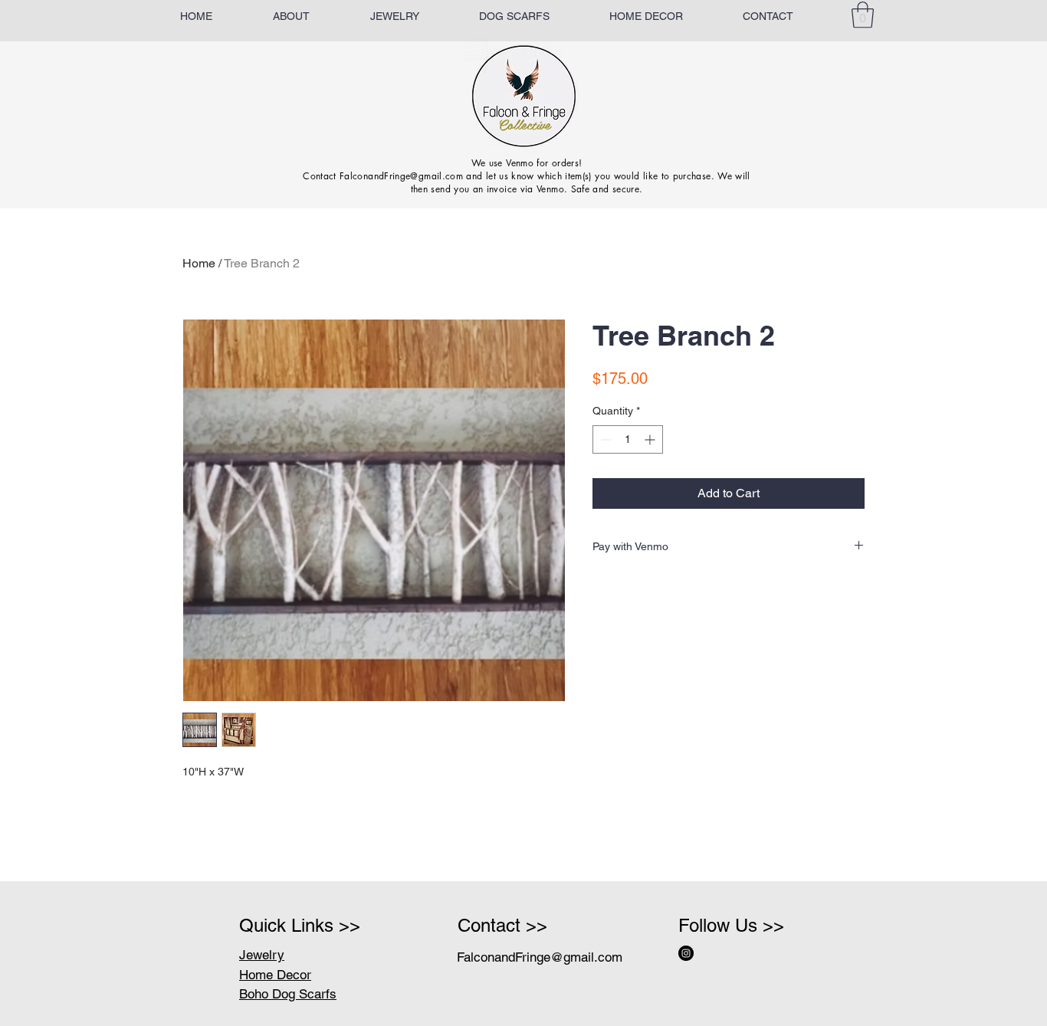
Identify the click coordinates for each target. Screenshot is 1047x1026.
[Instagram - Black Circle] (686, 953)
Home (198, 263)
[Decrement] (604, 439)
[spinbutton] (628, 439)
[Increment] (651, 439)
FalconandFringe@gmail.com (539, 957)
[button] (863, 15)
